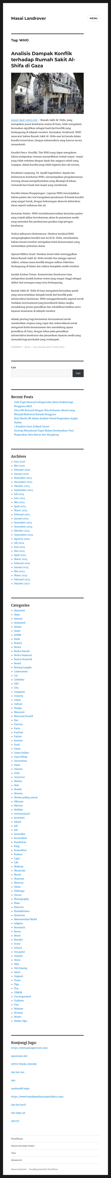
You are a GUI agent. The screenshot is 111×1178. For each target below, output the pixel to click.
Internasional (22, 813)
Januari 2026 (21, 473)
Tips (16, 984)
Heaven (18, 793)
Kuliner (18, 854)
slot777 (15, 1121)
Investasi (19, 817)
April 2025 (20, 506)
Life (16, 862)
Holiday (18, 809)
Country (18, 695)
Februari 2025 (22, 514)
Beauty (18, 643)
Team (17, 980)
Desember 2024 (23, 522)
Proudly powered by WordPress (43, 1169)
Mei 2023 (19, 571)
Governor (19, 777)
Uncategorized (22, 996)
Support (18, 976)
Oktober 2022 (22, 583)
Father (18, 736)
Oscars (18, 894)
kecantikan (20, 838)
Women (18, 1012)
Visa (16, 1004)
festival (18, 740)
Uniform (19, 1000)
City (16, 687)
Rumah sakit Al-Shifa (48, 347)
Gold (16, 773)
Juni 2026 (19, 461)
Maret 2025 (20, 510)
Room (17, 931)
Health (18, 789)
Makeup (18, 866)
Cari (13, 367)
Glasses (18, 768)
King (17, 846)
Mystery (18, 882)
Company (19, 691)
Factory (18, 724)
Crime (17, 699)
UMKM (18, 992)
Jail (16, 825)
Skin (16, 964)
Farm (17, 728)
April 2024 (20, 555)
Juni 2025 (19, 498)
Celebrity (19, 679)
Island (17, 821)
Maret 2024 (20, 559)
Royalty (18, 939)
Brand (17, 663)
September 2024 (23, 534)
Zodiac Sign (20, 1020)
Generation (20, 760)
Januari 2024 (21, 567)
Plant (17, 903)
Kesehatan (20, 842)
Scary (17, 943)
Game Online (21, 752)
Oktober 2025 (22, 486)
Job (16, 829)
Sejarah (18, 955)
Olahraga (19, 890)
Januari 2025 (21, 518)
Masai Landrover (28, 18)
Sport (17, 972)
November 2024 (23, 526)
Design (18, 708)
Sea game (19, 951)
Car (16, 675)
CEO (16, 683)
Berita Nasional (23, 655)
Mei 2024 (19, 551)
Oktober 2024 (22, 530)
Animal (18, 618)
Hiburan (18, 801)
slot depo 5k (18, 1112)
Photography (21, 899)
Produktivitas (21, 911)
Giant (17, 764)
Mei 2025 (19, 502)
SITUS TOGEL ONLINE (24, 1064)
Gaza (35, 347)
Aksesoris (19, 610)
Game (17, 748)
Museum (19, 878)
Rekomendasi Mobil (25, 919)
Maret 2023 (20, 575)
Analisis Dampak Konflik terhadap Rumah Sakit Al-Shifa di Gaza (43, 59)
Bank (17, 638)
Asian (17, 630)
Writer (17, 1016)
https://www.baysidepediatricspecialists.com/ (37, 1096)
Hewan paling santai (25, 797)
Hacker (18, 781)
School (18, 947)
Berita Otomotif (23, 659)
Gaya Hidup (20, 756)
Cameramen (21, 671)
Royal (17, 935)
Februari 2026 (22, 469)
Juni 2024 (19, 546)
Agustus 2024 (22, 538)
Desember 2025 (23, 477)
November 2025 (23, 481)
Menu (94, 18)
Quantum (19, 915)
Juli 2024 (19, 542)
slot (13, 1080)
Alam (17, 614)
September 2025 (23, 490)
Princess (19, 907)
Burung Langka (23, 667)
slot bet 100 (17, 1072)
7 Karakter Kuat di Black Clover (31, 426)
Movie (17, 874)
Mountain (19, 870)
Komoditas (20, 850)
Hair (16, 785)
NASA (17, 886)
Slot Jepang (20, 968)
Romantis (19, 927)
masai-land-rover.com (24, 120)
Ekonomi (19, 712)
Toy (16, 988)
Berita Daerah (22, 651)
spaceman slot (19, 1056)
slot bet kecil (18, 1104)
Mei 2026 (19, 465)
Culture (18, 703)
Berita (27, 347)
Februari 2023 (22, 579)
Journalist (19, 833)
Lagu (17, 858)
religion (18, 923)
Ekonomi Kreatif (23, 716)
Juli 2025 (19, 494)
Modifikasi (17, 1138)
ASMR (17, 634)
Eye (16, 720)
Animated (19, 622)
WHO (61, 347)
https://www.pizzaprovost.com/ (29, 1047)
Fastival (18, 732)
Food (17, 744)
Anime (18, 626)
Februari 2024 (22, 563)
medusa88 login (20, 1088)
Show (17, 959)
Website (18, 1008)
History (18, 805)
